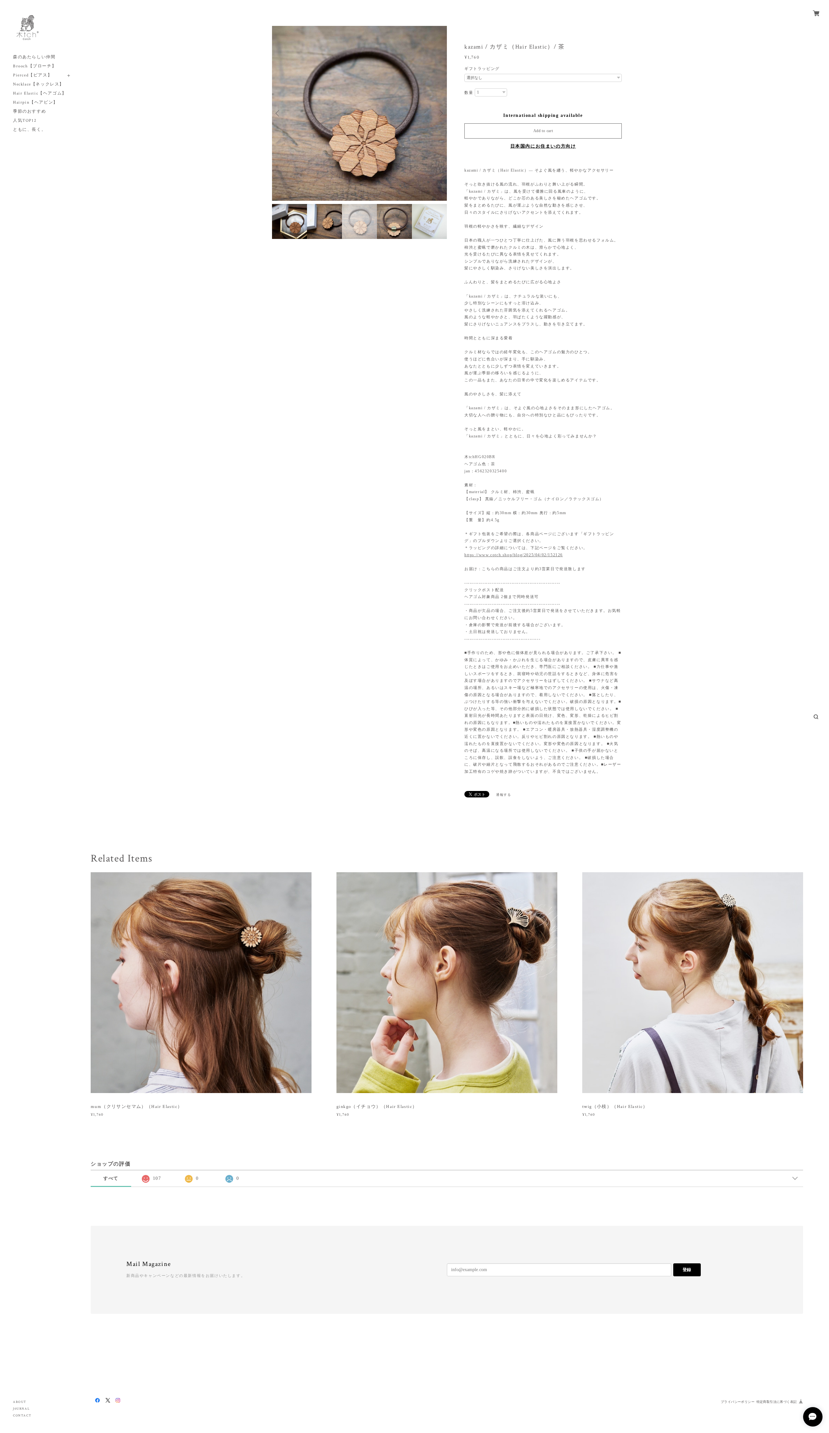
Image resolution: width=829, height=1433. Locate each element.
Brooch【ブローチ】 (34, 66)
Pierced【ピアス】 (32, 75)
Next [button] (440, 113)
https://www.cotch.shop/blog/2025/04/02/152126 (513, 555)
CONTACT (22, 1416)
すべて (111, 1178)
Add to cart (543, 131)
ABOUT (20, 1402)
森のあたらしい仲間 (34, 57)
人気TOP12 (24, 120)
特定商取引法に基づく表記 (776, 1402)
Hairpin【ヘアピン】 (35, 102)
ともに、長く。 (29, 130)
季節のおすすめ (29, 111)
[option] (359, 113)
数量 (468, 92)
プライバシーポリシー (738, 1402)
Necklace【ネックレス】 (38, 84)
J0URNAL (21, 1409)
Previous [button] (278, 113)
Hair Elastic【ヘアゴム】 (40, 93)
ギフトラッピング (482, 68)
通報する (503, 794)
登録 (687, 1269)
